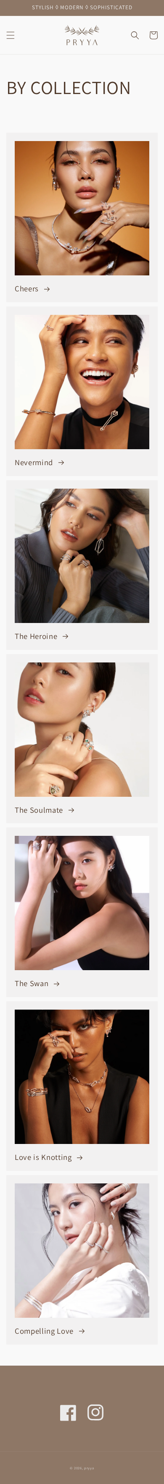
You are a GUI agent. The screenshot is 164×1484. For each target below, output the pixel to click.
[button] (10, 35)
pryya (89, 1468)
